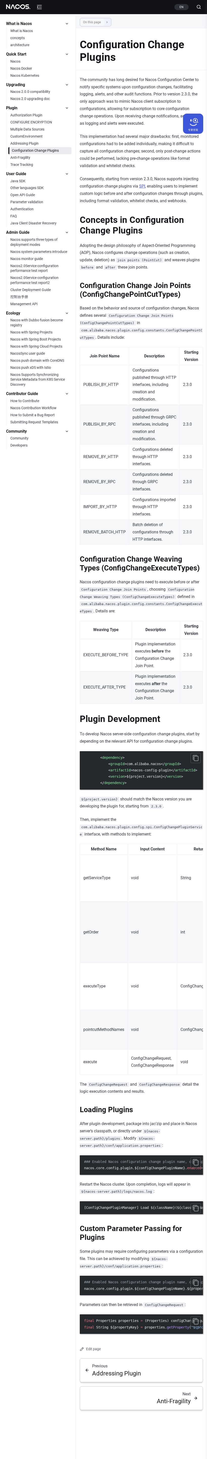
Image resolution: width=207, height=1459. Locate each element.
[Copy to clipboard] (196, 758)
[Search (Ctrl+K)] (197, 7)
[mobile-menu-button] (39, 7)
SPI (142, 186)
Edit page (93, 1349)
